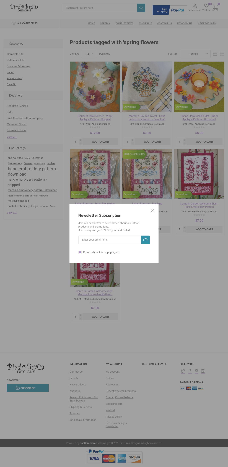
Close (152, 210)
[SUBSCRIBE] (145, 240)
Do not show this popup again (101, 252)
